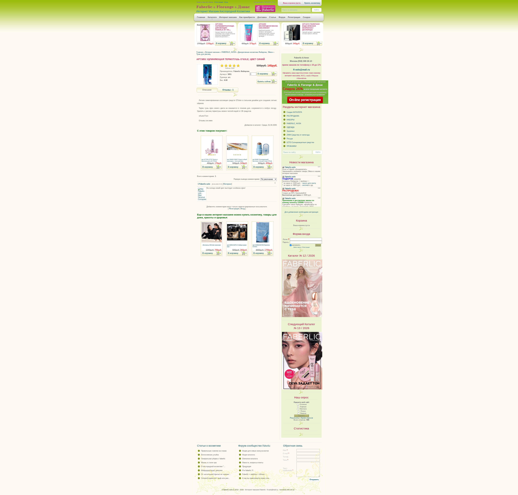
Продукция (246, 466)
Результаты (294, 418)
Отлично (303, 404)
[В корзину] (225, 43)
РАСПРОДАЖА (293, 116)
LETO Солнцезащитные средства (300, 142)
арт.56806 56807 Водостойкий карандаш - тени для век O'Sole (237, 160)
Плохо (303, 411)
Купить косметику (312, 3)
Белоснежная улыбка (210, 455)
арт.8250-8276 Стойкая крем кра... (236, 245)
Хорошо (303, 407)
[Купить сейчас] (266, 81)
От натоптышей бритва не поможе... (216, 474)
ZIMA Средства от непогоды (298, 135)
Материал (227, 184)
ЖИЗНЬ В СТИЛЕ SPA (209, 463)
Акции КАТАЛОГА (248, 455)
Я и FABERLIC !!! (247, 470)
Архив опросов (307, 418)
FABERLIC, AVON (294, 124)
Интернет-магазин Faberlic (255, 490)
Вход (226, 2)
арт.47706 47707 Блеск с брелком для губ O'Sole (210, 160)
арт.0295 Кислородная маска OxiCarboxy (268, 26)
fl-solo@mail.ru (301, 69)
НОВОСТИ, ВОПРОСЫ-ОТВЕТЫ (252, 463)
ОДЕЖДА (290, 127)
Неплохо (303, 409)
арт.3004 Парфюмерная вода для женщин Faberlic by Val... (224, 27)
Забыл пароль (297, 247)
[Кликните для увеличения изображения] (207, 74)
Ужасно (303, 413)
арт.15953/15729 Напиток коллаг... (261, 245)
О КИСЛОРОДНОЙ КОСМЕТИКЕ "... (213, 466)
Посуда (290, 139)
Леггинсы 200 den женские (212, 245)
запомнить (296, 245)
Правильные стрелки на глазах (214, 451)
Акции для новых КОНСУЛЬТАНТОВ (255, 451)
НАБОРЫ (290, 120)
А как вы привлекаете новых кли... (256, 478)
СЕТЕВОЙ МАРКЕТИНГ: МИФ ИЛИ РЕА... (215, 478)
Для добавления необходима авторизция (301, 212)
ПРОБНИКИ (291, 146)
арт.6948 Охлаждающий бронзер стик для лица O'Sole (262, 160)
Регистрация (218, 2)
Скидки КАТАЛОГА (294, 112)
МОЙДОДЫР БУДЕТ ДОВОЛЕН (211, 470)
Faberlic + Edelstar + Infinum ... (254, 474)
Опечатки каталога (250, 459)
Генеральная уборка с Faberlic (213, 459)
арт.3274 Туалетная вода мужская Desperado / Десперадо (311, 27)
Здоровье (290, 131)
